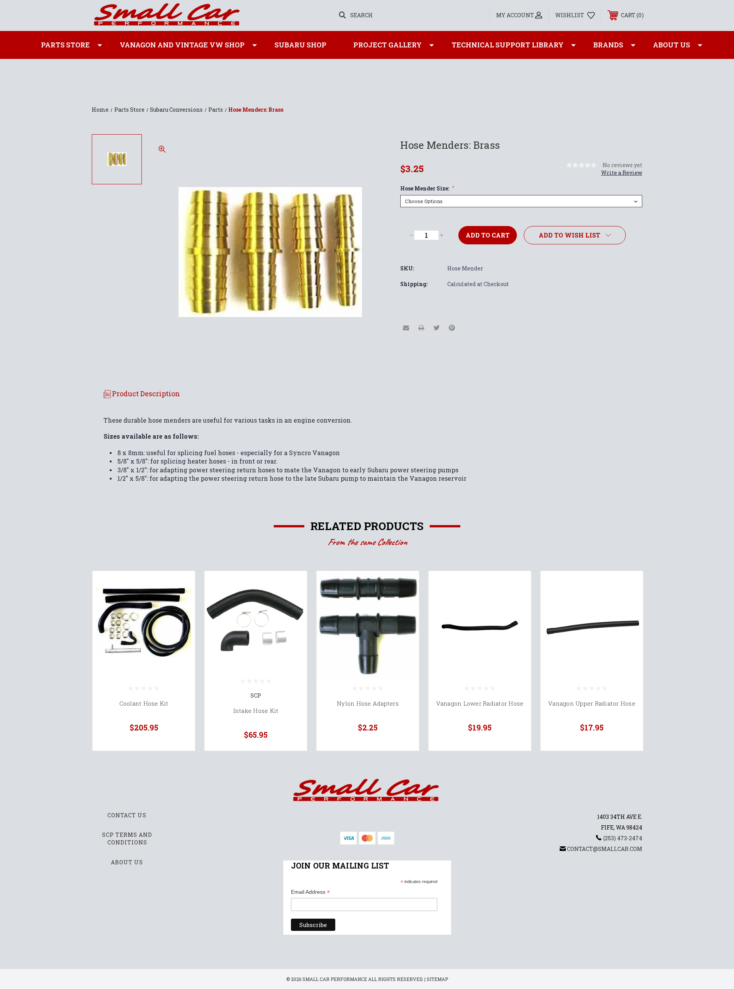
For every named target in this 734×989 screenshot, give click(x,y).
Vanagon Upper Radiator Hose (591, 703)
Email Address (310, 892)
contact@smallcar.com (604, 848)
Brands (608, 44)
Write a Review (621, 172)
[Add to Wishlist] (179, 606)
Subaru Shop (300, 44)
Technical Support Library (507, 44)
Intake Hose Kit (256, 710)
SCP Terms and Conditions (127, 838)
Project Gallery (387, 44)
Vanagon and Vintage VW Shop (182, 44)
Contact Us (126, 815)
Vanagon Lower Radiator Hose (480, 703)
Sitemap (437, 979)
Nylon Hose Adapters (368, 703)
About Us (671, 44)
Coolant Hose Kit (144, 703)
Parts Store (65, 44)
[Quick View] (179, 586)
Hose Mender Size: (427, 188)
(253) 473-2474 (622, 838)
